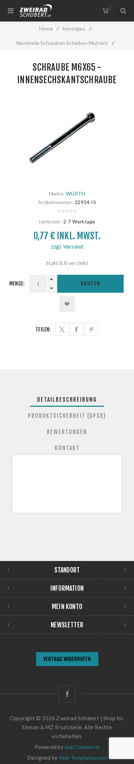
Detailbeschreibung (67, 399)
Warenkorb (110, 8)
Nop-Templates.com (83, 757)
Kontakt (67, 448)
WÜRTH (75, 193)
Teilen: (43, 329)
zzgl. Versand (67, 246)
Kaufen (90, 283)
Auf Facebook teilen (76, 329)
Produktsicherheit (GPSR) (67, 415)
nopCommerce (82, 747)
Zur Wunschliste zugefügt (67, 304)
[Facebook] (67, 693)
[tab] (67, 399)
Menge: (17, 283)
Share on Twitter (62, 329)
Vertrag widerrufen (67, 659)
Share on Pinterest (91, 329)
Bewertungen (67, 431)
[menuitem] (67, 660)
